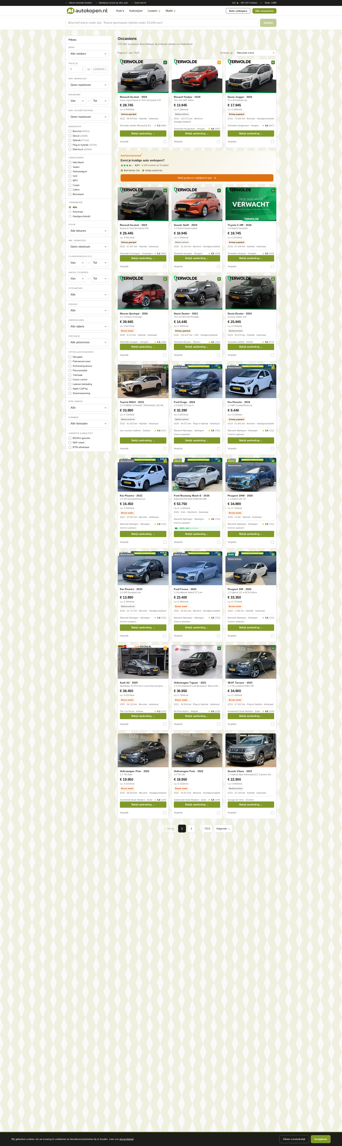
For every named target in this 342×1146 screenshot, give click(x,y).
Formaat (74, 417)
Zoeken (268, 22)
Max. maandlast (78, 78)
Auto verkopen (238, 10)
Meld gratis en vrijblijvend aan (195, 177)
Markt (169, 10)
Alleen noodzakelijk (294, 1139)
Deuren (73, 304)
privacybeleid (126, 1139)
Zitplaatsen (75, 288)
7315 (207, 828)
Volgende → (223, 828)
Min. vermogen (77, 240)
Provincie (74, 336)
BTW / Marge (76, 401)
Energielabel (76, 320)
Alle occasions (264, 10)
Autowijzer (136, 10)
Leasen (152, 10)
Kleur (72, 224)
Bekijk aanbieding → (143, 133)
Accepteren (320, 1139)
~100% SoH (188, 528)
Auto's (120, 10)
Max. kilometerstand (81, 110)
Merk (71, 47)
